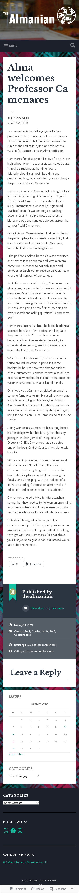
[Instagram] (20, 831)
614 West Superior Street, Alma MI (25, 862)
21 (13, 741)
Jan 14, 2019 (48, 631)
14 (13, 734)
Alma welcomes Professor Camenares (37, 83)
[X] (6, 831)
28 (13, 749)
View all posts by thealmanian (47, 608)
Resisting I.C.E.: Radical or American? (35, 645)
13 (65, 727)
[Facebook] (13, 831)
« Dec (12, 754)
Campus (19, 631)
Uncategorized (22, 634)
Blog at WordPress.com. (39, 880)
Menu (13, 45)
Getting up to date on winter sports (34, 651)
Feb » (20, 754)
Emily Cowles (32, 631)
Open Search (72, 45)
